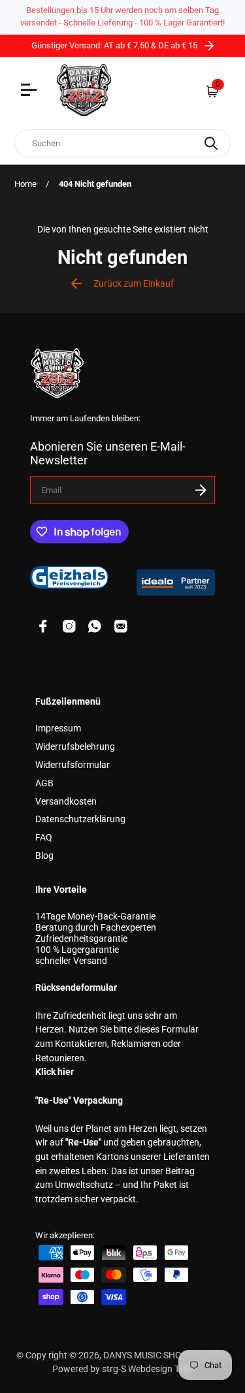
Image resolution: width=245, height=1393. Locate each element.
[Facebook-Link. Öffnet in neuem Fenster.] (43, 626)
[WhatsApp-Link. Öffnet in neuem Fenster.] (95, 626)
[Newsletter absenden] (200, 490)
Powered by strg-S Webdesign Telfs (122, 1369)
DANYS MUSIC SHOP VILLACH (165, 1355)
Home (25, 184)
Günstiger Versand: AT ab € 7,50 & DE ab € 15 (115, 45)
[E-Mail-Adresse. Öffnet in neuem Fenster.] (121, 626)
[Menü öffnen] (30, 91)
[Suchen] (211, 143)
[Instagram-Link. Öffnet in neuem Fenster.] (69, 626)
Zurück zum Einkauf (133, 283)
